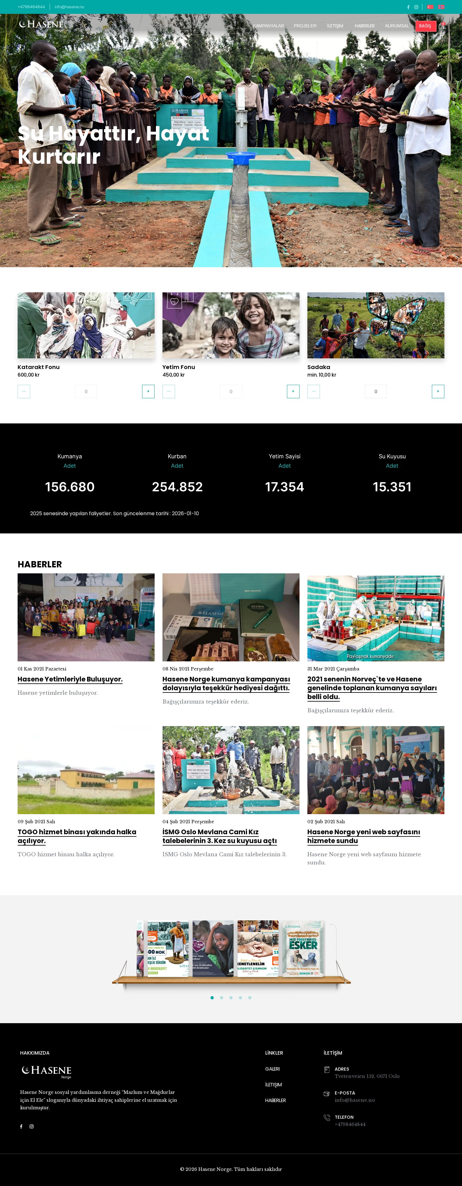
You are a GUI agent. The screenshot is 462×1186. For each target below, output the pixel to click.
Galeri (272, 1069)
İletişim (335, 26)
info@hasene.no (69, 6)
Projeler (305, 25)
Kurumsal (397, 25)
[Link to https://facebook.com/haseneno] (408, 6)
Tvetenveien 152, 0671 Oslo (367, 1076)
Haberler (365, 26)
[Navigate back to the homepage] (41, 26)
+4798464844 (31, 6)
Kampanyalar (268, 25)
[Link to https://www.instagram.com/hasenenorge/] (416, 6)
